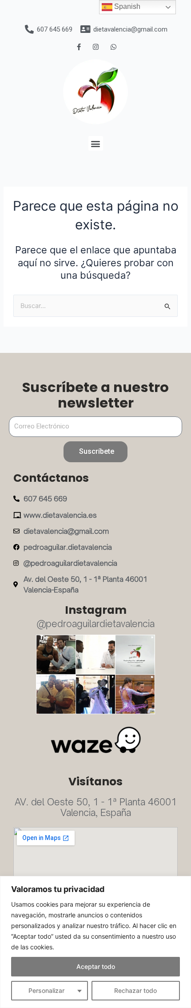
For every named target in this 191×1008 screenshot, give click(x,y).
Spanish (126, 6)
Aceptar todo (95, 966)
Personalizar (46, 990)
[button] (95, 143)
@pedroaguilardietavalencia (96, 623)
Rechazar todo (135, 990)
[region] (95, 942)
